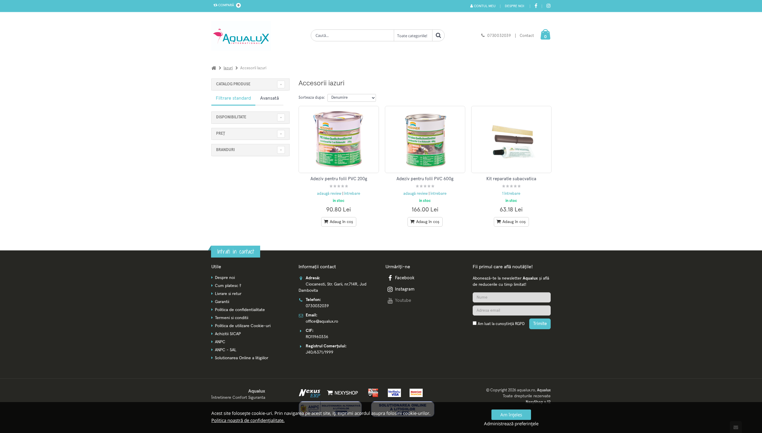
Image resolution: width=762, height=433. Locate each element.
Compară (227, 5)
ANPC (220, 342)
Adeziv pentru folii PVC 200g (338, 179)
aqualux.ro (526, 390)
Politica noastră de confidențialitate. (248, 420)
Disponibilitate (231, 117)
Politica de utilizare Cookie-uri (243, 326)
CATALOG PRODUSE (233, 84)
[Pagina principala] (242, 36)
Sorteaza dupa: (312, 98)
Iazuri (228, 68)
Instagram (404, 289)
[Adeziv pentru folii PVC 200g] (339, 139)
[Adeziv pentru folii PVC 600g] (425, 139)
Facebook (404, 278)
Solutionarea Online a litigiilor (241, 358)
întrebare (352, 194)
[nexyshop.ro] (341, 392)
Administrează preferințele (511, 423)
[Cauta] (438, 35)
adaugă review (329, 194)
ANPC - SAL (225, 350)
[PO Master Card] (414, 392)
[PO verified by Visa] (393, 392)
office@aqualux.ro (322, 321)
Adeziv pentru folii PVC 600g (424, 179)
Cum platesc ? (228, 286)
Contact (527, 36)
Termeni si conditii (231, 318)
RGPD (519, 324)
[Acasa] (213, 68)
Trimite (540, 323)
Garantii (222, 302)
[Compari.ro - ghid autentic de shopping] (511, 340)
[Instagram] (548, 6)
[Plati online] (371, 392)
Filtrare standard (233, 98)
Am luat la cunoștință (501, 324)
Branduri (225, 150)
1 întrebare (511, 194)
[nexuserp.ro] (310, 392)
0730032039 (499, 36)
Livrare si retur (228, 294)
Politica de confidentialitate (240, 310)
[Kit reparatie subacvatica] (511, 139)
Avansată (269, 98)
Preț (220, 134)
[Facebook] (536, 6)
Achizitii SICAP (228, 334)
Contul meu (484, 6)
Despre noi (514, 6)
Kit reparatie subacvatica (511, 179)
